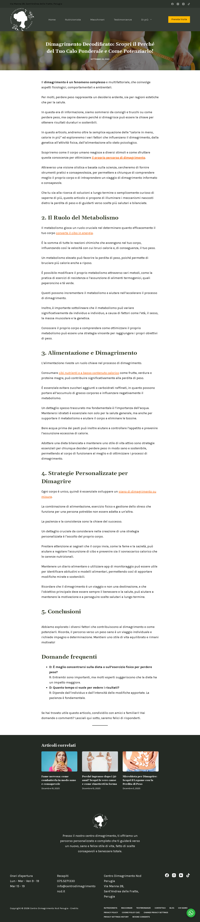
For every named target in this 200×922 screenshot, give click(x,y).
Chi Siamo (183, 908)
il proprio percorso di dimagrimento (118, 157)
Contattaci (160, 908)
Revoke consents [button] (141, 917)
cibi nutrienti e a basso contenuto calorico (89, 373)
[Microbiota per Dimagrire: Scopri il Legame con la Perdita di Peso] (141, 761)
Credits (74, 908)
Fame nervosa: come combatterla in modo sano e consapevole (58, 780)
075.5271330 (66, 881)
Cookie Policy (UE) (131, 912)
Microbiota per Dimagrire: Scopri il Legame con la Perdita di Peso (140, 780)
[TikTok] (189, 4)
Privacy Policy (111, 912)
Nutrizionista (73, 19)
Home (52, 19)
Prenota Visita (179, 19)
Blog (172, 908)
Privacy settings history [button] (116, 917)
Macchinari (97, 19)
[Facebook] (172, 4)
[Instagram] (178, 4)
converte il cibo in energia (74, 233)
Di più (144, 19)
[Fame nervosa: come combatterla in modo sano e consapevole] (59, 761)
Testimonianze (123, 19)
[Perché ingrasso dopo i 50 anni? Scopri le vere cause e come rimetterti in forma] (100, 761)
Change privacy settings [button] (156, 912)
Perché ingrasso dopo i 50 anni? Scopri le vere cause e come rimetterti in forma (99, 780)
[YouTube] (183, 4)
